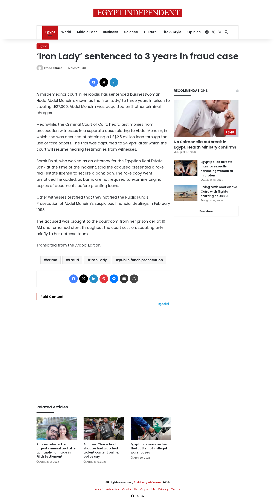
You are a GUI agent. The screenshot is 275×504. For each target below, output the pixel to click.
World (66, 32)
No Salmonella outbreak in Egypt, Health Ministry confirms (205, 144)
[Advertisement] (104, 353)
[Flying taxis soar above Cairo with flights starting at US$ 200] (185, 193)
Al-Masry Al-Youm (147, 482)
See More (206, 211)
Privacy (163, 489)
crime (52, 259)
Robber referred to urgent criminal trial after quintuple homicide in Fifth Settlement (57, 450)
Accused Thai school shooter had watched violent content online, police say (101, 450)
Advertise (112, 489)
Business (110, 32)
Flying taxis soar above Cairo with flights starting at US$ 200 (219, 191)
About (99, 489)
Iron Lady (99, 259)
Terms (175, 489)
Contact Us (130, 489)
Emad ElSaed (53, 68)
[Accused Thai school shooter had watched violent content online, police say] (104, 428)
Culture (150, 32)
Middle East (87, 32)
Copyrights (148, 489)
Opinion (194, 32)
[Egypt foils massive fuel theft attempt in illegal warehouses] (151, 428)
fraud (74, 259)
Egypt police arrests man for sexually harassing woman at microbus (217, 169)
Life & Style (172, 32)
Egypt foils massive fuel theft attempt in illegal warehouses (149, 448)
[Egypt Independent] (137, 13)
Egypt (50, 32)
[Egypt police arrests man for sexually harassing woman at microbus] (185, 168)
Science (131, 32)
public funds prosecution (141, 259)
